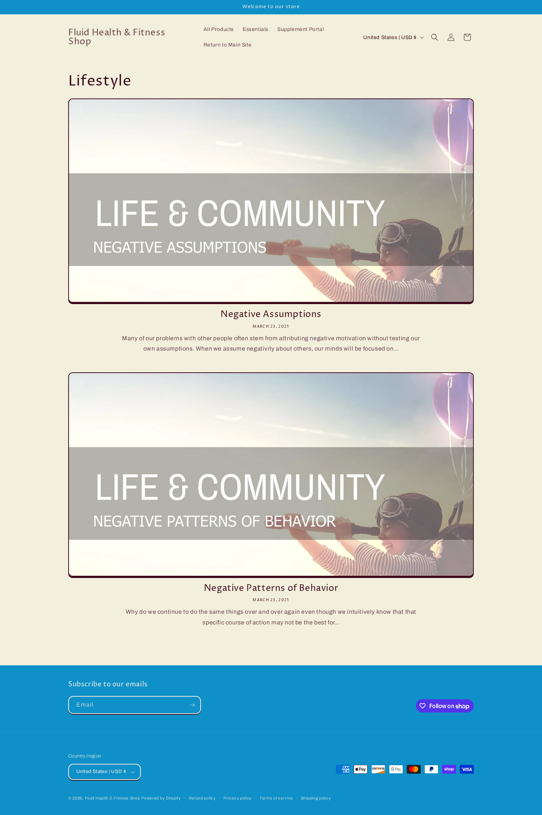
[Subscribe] (192, 705)
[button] (435, 37)
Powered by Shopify (161, 798)
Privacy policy (237, 798)
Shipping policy (316, 798)
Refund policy (202, 798)
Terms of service (276, 798)
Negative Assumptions (271, 314)
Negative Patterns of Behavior (271, 588)
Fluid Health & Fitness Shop (112, 798)
